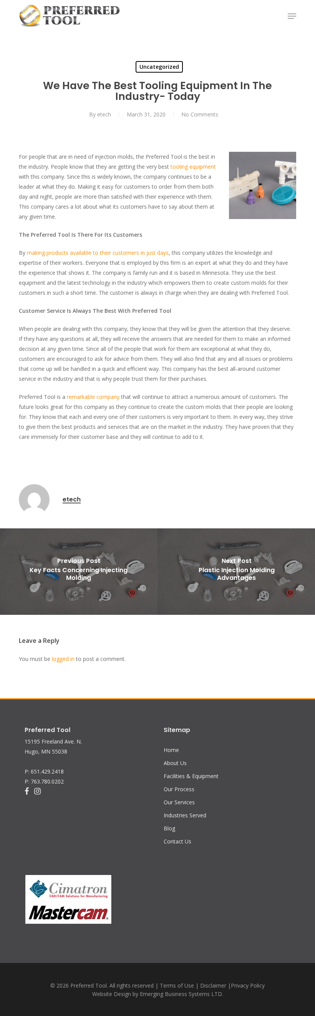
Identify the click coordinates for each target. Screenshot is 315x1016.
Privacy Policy (248, 985)
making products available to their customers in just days (98, 252)
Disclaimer (213, 985)
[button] (292, 16)
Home (171, 750)
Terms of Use (177, 985)
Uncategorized (159, 66)
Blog (169, 828)
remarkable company (93, 396)
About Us (175, 763)
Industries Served (185, 815)
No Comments (199, 114)
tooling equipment (193, 166)
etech (104, 114)
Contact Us (177, 841)
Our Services (179, 802)
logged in (63, 658)
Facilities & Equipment (191, 776)
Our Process (179, 789)
